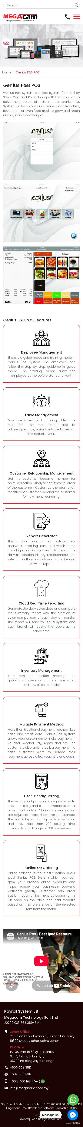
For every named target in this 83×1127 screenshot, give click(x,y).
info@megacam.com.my (29, 1088)
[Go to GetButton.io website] (73, 1123)
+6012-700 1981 (20, 1081)
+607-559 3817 (20, 1067)
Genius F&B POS (28, 72)
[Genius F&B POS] (41, 178)
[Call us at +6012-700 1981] (68, 16)
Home (8, 72)
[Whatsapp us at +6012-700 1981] (43, 1081)
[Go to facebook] (72, 1114)
